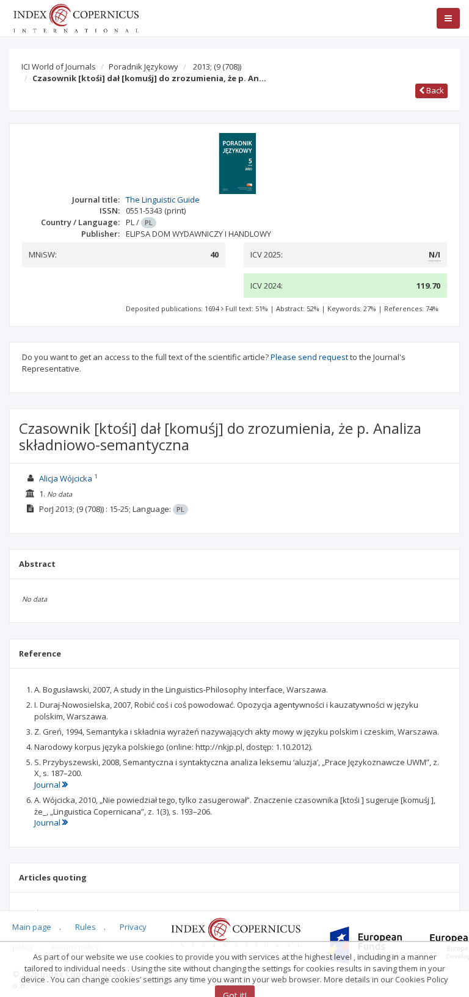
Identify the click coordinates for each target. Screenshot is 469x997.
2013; (217, 66)
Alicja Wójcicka (65, 478)
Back (434, 90)
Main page (31, 926)
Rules (85, 926)
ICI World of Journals (58, 66)
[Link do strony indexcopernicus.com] (235, 931)
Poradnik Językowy (143, 66)
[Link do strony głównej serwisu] (75, 17)
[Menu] (448, 18)
